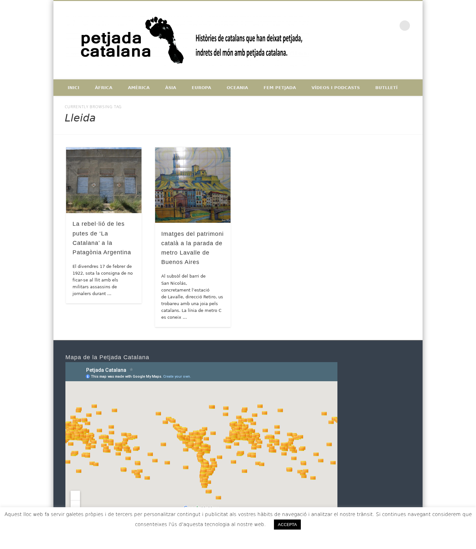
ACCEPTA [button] (287, 524)
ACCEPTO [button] (324, 524)
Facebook (364, 25)
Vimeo (391, 25)
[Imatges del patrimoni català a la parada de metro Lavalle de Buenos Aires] (193, 185)
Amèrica (139, 87)
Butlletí (386, 87)
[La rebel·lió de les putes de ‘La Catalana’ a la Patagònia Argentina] (104, 180)
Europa (201, 87)
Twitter (378, 25)
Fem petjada (280, 87)
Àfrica (103, 87)
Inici (73, 87)
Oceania (237, 87)
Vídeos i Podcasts (336, 87)
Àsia (170, 87)
